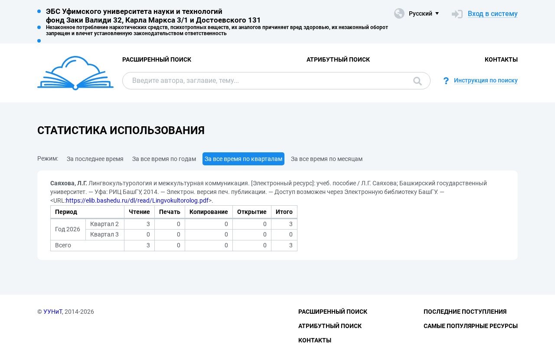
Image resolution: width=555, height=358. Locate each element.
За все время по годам (164, 158)
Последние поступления (465, 311)
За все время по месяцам (326, 158)
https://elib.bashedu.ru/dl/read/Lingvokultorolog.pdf (137, 200)
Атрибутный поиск (338, 59)
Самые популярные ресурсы (471, 325)
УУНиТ (52, 311)
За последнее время (95, 158)
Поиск (415, 80)
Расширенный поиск (156, 59)
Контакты (501, 59)
